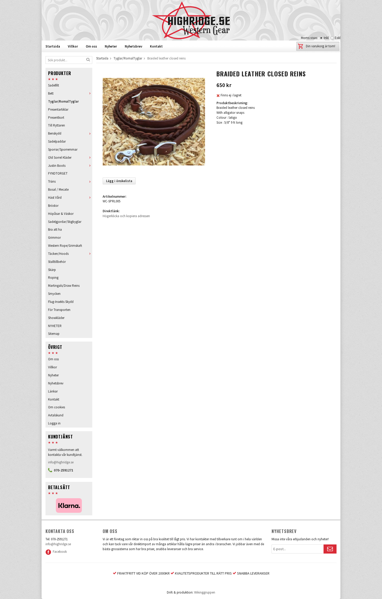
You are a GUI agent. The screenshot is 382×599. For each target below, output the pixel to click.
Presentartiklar (58, 109)
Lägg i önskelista (119, 181)
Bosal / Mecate (58, 189)
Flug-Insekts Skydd (61, 302)
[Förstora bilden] (154, 121)
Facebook (59, 551)
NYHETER (55, 326)
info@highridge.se (61, 462)
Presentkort (56, 117)
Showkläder (56, 318)
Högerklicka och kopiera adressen (126, 216)
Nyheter (111, 46)
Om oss (91, 46)
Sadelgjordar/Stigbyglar (64, 221)
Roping (53, 277)
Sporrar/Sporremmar (62, 149)
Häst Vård (55, 197)
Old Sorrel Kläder (59, 157)
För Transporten (59, 310)
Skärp (52, 270)
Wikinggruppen (204, 592)
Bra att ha (55, 229)
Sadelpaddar (57, 141)
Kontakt (156, 46)
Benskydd (54, 133)
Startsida (52, 46)
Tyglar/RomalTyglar (63, 101)
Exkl (337, 38)
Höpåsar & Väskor (61, 213)
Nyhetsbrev (133, 46)
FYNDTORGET (58, 173)
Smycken (54, 293)
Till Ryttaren (56, 125)
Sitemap (54, 333)
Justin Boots (56, 165)
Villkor (73, 46)
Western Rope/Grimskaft (65, 245)
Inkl (326, 38)
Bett (51, 93)
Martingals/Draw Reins (64, 285)
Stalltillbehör (57, 261)
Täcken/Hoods (58, 253)
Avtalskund (55, 415)
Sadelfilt (53, 85)
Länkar (53, 391)
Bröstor (53, 205)
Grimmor (54, 237)
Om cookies (56, 407)
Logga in (54, 423)
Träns (52, 181)
